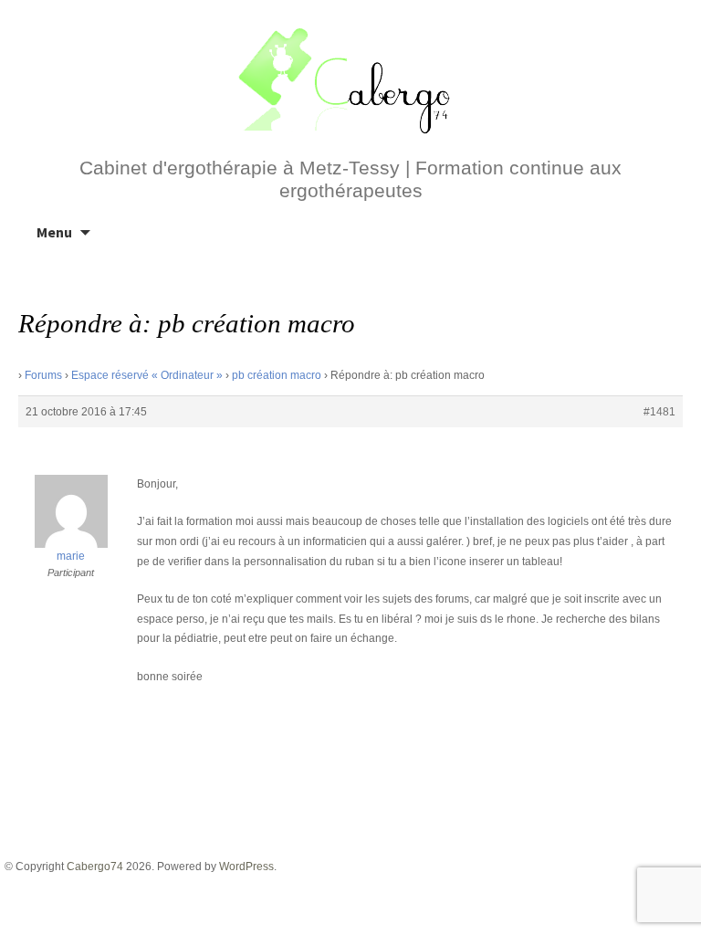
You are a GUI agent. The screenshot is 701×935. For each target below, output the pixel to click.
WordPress (246, 866)
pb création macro (276, 375)
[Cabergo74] (350, 78)
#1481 (659, 411)
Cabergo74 (95, 866)
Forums (43, 375)
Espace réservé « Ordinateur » (147, 375)
